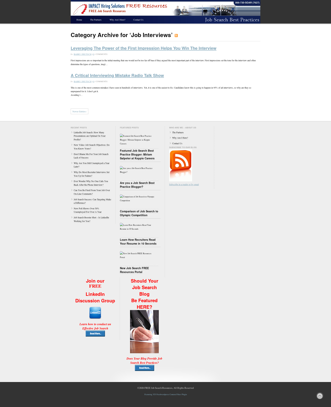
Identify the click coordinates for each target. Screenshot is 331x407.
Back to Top (319, 395)
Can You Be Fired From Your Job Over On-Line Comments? (92, 192)
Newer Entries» (79, 111)
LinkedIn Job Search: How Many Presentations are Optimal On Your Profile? (90, 136)
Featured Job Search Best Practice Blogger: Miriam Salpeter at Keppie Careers (137, 154)
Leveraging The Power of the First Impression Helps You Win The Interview (143, 48)
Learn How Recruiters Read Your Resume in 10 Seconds (138, 241)
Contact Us (138, 19)
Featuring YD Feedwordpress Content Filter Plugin (165, 394)
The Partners (96, 19)
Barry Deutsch (83, 54)
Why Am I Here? (117, 19)
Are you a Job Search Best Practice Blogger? (137, 185)
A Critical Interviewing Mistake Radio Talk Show (117, 75)
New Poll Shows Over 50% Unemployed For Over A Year (88, 210)
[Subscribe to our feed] (180, 180)
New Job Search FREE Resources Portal (134, 270)
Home (79, 19)
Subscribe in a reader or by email (184, 184)
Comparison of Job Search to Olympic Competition (139, 213)
